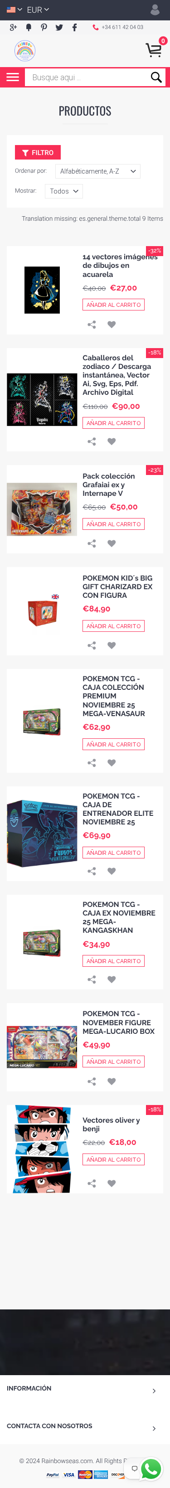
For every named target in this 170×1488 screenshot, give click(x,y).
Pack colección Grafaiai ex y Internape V (109, 485)
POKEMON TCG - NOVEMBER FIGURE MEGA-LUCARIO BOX (119, 1022)
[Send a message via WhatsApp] (151, 1469)
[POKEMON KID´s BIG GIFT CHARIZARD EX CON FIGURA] (42, 611)
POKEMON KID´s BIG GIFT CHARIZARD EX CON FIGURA (117, 587)
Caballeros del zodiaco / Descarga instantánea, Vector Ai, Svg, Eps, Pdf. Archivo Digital (117, 375)
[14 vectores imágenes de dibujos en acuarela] (42, 290)
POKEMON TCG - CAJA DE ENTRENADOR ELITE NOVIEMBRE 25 (118, 809)
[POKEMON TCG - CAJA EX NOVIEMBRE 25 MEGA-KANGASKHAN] (42, 942)
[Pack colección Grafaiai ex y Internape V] (42, 509)
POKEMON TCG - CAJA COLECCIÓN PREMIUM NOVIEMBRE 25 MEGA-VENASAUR (114, 696)
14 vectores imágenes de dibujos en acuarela (120, 265)
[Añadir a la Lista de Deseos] (111, 325)
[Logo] (25, 51)
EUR (35, 10)
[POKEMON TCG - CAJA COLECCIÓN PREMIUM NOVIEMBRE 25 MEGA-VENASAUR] (42, 721)
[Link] (92, 325)
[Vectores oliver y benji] (42, 1149)
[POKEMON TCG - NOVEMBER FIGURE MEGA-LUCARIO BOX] (42, 1047)
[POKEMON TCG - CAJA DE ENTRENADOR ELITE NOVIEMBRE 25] (42, 834)
